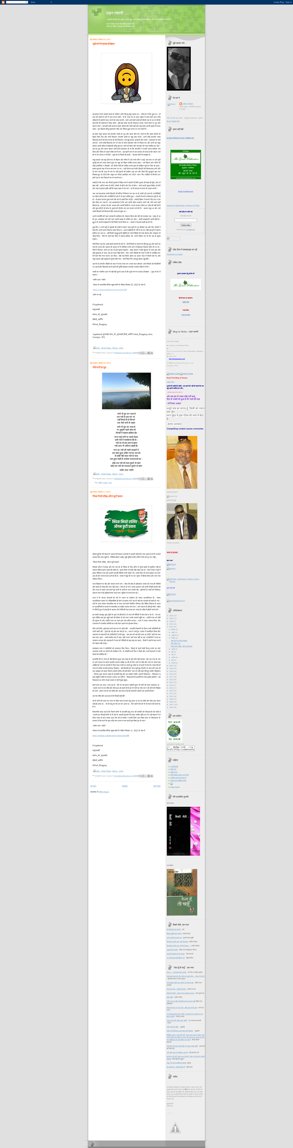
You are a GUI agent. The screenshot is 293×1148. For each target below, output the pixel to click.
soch (110, 483)
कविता (100, 483)
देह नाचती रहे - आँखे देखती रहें (176, 1067)
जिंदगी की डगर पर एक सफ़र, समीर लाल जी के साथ (182, 1008)
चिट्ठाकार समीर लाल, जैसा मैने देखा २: (178, 946)
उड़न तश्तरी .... (117, 13)
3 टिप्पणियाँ (135, 479)
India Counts (175, 787)
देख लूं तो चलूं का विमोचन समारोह (176, 1063)
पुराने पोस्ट (157, 786)
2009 (171, 699)
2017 (171, 677)
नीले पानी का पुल (99, 367)
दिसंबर (173, 629)
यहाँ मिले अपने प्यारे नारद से (178, 778)
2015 (171, 682)
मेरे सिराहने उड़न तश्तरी (174, 929)
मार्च (172, 660)
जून (172, 652)
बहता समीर (170, 997)
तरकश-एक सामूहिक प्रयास (178, 780)
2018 (171, 674)
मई (172, 654)
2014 (171, 685)
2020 (171, 668)
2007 (171, 704)
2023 (171, 624)
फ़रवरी (173, 663)
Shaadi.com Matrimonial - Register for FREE (183, 205)
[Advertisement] (126, 799)
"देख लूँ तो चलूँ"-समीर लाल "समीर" (177, 1020)
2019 (171, 671)
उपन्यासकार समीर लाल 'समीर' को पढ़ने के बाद (180, 983)
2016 (171, 679)
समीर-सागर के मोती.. (173, 1027)
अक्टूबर (173, 635)
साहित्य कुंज (173, 772)
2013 (171, 688)
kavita (105, 483)
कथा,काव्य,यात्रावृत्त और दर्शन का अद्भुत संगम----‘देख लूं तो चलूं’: (186, 976)
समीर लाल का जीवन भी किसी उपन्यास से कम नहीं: (181, 1001)
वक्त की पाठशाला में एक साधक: (176, 954)
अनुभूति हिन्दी (174, 766)
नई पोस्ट (93, 786)
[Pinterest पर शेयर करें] (151, 352)
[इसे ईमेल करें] (140, 352)
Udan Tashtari (188, 103)
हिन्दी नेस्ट (173, 769)
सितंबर (173, 638)
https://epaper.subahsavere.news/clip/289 (110, 735)
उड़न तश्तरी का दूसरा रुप (174, 938)
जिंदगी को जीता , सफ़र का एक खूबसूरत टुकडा (180, 993)
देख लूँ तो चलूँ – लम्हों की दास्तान (176, 989)
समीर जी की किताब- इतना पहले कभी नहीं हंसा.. (180, 1031)
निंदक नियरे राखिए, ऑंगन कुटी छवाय (107, 496)
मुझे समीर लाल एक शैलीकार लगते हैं (177, 1052)
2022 (171, 627)
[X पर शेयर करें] (145, 352)
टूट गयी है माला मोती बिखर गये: (176, 958)
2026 (171, 616)
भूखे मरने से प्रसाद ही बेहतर (103, 43)
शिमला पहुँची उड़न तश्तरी (174, 933)
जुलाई (173, 649)
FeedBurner (190, 229)
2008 (171, 702)
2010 (171, 696)
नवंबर (173, 632)
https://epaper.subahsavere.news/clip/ (110, 289)
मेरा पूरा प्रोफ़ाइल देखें (173, 121)
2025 (171, 618)
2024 (171, 621)
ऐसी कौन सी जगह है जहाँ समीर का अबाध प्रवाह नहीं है (182, 1046)
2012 (171, 691)
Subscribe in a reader (175, 254)
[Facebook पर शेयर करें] (148, 352)
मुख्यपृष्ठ (125, 786)
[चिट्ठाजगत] (171, 564)
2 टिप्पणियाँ (135, 353)
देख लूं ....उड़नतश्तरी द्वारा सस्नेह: (177, 972)
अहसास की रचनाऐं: (172, 950)
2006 (171, 707)
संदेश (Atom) (104, 792)
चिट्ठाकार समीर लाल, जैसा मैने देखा (177, 942)
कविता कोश (186, 302)
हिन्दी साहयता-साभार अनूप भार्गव (179, 775)
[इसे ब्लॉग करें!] (143, 352)
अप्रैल (173, 657)
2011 (171, 693)
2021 (171, 666)
